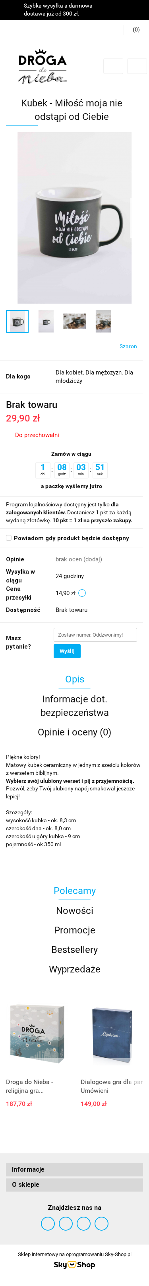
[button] (74, 1169)
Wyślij (67, 651)
